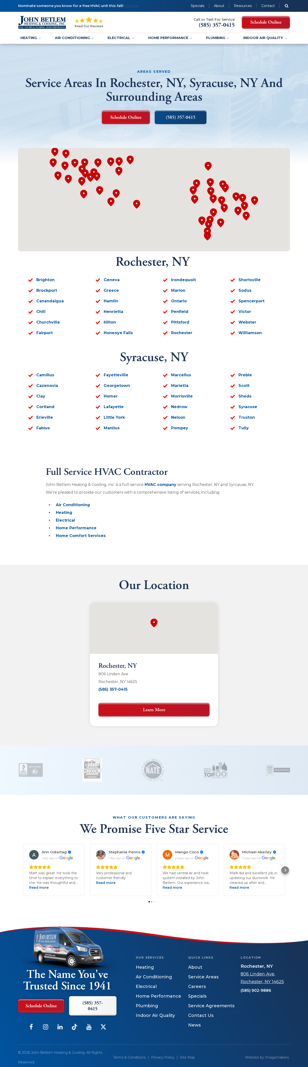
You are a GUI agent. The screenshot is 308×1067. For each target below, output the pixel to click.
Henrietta (113, 311)
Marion (178, 290)
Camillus (45, 375)
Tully (243, 428)
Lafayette (114, 406)
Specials (197, 6)
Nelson (178, 417)
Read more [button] (39, 887)
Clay (40, 396)
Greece (111, 290)
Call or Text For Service (214, 19)
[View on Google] (34, 855)
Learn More (154, 710)
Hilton (110, 322)
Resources (243, 6)
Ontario (179, 301)
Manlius (112, 428)
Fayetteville (116, 375)
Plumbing (215, 38)
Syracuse (247, 406)
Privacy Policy (162, 1057)
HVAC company (160, 484)
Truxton (246, 417)
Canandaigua (50, 301)
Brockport (46, 290)
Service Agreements (211, 1005)
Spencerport (251, 301)
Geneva (112, 280)
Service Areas (203, 977)
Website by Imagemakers (267, 1057)
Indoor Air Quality (263, 38)
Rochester (181, 333)
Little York (114, 417)
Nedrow (179, 406)
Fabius (43, 428)
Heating (28, 38)
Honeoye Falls (118, 333)
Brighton (45, 280)
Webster (247, 322)
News (194, 1025)
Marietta (179, 385)
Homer (111, 396)
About (219, 6)
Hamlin (111, 301)
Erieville (44, 417)
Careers (197, 986)
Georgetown (117, 385)
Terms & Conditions (129, 1057)
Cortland (45, 406)
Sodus (244, 290)
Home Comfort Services (81, 535)
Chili (40, 311)
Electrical (119, 38)
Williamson (250, 333)
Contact (268, 6)
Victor (244, 311)
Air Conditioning (72, 38)
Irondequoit (183, 280)
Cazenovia (47, 385)
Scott (244, 385)
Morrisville (182, 396)
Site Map (187, 1057)
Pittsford (180, 322)
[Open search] (286, 6)
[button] (23, 870)
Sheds (244, 396)
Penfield (179, 311)
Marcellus (181, 375)
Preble (245, 375)
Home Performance (168, 38)
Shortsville (249, 280)
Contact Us (200, 1015)
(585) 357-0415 (113, 689)
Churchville (48, 322)
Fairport (44, 333)
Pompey (179, 428)
